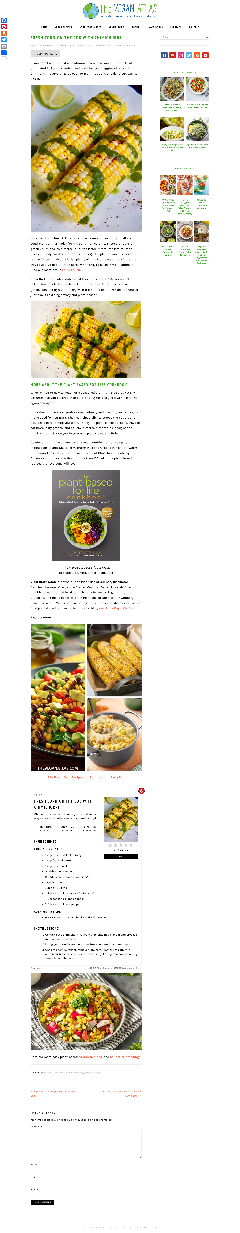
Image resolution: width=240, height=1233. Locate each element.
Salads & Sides (52, 1072)
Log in (154, 1227)
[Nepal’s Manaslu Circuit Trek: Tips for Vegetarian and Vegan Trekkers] (201, 231)
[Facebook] (4, 20)
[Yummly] (4, 33)
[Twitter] (4, 40)
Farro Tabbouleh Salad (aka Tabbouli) (185, 250)
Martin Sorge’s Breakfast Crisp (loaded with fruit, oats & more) (185, 207)
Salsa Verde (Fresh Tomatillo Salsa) (168, 250)
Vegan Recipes (93, 1072)
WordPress (143, 1227)
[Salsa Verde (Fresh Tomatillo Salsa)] (168, 231)
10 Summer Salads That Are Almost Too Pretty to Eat (168, 205)
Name (34, 1164)
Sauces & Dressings (73, 1072)
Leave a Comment (126, 45)
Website (35, 1189)
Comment (37, 1126)
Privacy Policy (127, 1227)
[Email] (4, 46)
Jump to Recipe (47, 53)
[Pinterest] (4, 27)
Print (120, 856)
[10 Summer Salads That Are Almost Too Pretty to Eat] (168, 185)
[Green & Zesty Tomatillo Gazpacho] (201, 185)
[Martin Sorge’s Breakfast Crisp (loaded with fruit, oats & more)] (185, 185)
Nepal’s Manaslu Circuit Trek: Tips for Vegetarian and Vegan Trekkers (201, 254)
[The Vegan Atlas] (120, 16)
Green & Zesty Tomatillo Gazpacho (201, 204)
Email (34, 1176)
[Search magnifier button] (207, 37)
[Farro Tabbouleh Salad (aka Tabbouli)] (185, 231)
